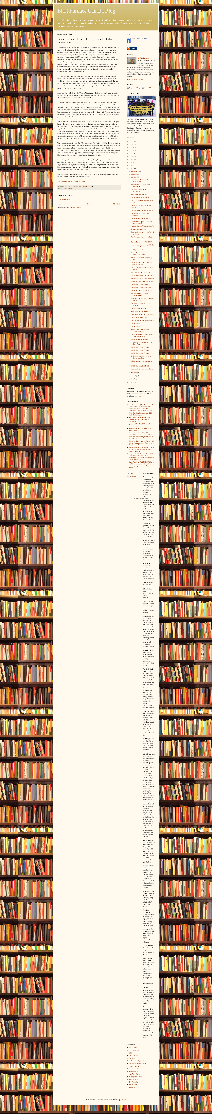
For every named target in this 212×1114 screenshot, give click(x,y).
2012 (131, 150)
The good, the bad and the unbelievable (139, 190)
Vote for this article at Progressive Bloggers (72, 181)
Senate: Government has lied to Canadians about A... (140, 330)
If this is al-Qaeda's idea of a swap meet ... (141, 259)
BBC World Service (135, 1050)
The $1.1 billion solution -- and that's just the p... (142, 268)
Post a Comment (65, 199)
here (140, 396)
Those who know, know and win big (142, 210)
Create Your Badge (141, 38)
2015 (131, 141)
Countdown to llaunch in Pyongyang (142, 314)
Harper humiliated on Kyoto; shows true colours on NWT (142, 335)
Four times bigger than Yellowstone (142, 281)
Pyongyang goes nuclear (138, 308)
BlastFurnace (144, 58)
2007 (131, 165)
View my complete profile (135, 79)
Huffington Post (134, 1066)
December (134, 171)
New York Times (134, 1074)
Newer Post (61, 204)
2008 (131, 162)
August (133, 376)
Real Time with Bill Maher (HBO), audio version (140, 429)
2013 (131, 147)
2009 (131, 159)
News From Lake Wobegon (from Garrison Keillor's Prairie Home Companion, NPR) (139, 419)
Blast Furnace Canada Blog (86, 10)
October (134, 177)
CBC (130, 1053)
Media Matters (133, 1071)
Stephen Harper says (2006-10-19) (141, 242)
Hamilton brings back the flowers (141, 290)
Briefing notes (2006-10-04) (139, 339)
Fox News (132, 1058)
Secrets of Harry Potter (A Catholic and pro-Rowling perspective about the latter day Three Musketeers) (141, 443)
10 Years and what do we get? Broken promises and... (142, 246)
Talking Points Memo (135, 1077)
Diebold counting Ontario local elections (140, 214)
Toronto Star (133, 1084)
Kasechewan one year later (139, 194)
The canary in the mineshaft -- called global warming (142, 181)
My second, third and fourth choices (142, 369)
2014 (131, 144)
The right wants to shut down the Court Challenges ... (141, 263)
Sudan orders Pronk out (138, 229)
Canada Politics (67, 189)
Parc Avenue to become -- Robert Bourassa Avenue (141, 238)
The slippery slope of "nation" (140, 197)
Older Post (116, 204)
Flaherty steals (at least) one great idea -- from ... (141, 343)
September (134, 373)
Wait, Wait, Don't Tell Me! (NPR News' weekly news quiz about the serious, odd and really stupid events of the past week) (141, 465)
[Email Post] (91, 186)
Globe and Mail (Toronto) (137, 1061)
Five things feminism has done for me (142, 320)
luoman (109, 1100)
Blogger (123, 1100)
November (134, 174)
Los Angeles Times (135, 1069)
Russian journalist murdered (139, 311)
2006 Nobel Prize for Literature (141, 287)
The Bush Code (135, 323)
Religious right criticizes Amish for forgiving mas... (142, 299)
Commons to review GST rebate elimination (141, 206)
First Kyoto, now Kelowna (139, 250)
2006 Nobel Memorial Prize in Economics (140, 304)
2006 (131, 168)
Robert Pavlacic (131, 38)
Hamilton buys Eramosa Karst (140, 218)
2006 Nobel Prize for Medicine (140, 366)
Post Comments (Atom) (73, 207)
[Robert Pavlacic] (129, 42)
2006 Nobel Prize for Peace (139, 284)
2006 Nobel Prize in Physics (140, 347)
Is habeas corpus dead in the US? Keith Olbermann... (141, 294)
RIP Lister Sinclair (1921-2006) (141, 272)
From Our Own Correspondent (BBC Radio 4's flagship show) (140, 414)
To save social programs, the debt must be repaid (141, 222)
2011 (131, 153)
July (132, 379)
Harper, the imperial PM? (139, 317)
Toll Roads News (134, 1082)
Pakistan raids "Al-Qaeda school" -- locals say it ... (142, 186)
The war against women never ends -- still (142, 201)
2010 (131, 156)
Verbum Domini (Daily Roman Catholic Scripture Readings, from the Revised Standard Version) (141, 449)
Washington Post (134, 1087)
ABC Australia (133, 1048)
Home (89, 204)
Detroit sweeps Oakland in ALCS (141, 275)
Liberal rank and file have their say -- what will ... (142, 362)
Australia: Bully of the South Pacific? (142, 226)
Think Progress (133, 1079)
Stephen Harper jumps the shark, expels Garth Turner (141, 254)
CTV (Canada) (133, 1055)
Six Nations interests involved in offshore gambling (141, 357)
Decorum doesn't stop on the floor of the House (142, 233)
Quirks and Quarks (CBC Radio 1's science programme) (140, 425)
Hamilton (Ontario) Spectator (138, 1063)
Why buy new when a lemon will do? (142, 278)
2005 (131, 382)
